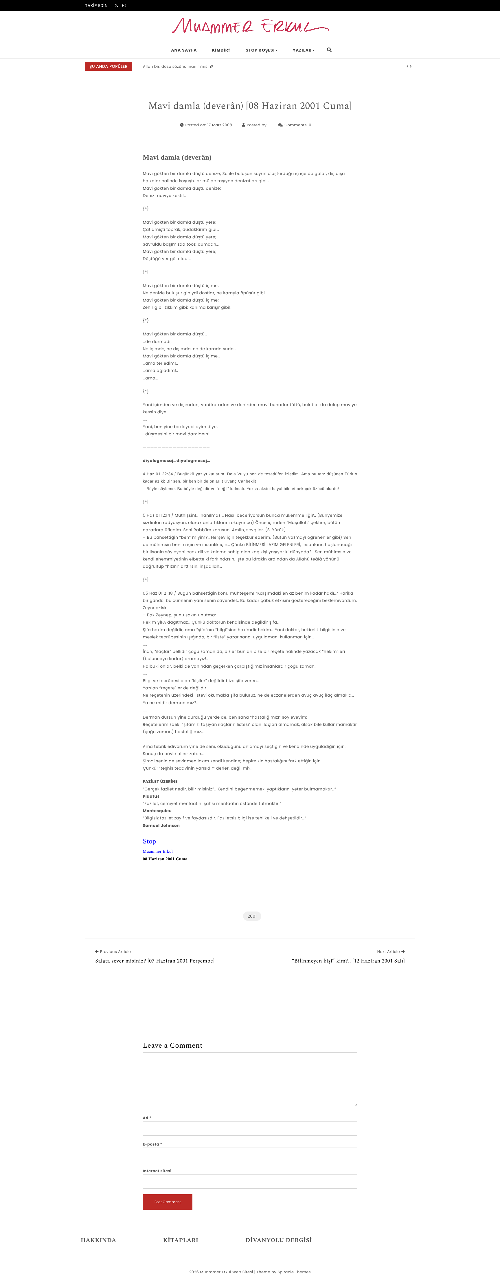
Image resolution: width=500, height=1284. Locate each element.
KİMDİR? (221, 50)
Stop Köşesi (260, 50)
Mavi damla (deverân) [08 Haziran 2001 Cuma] (250, 106)
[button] (408, 66)
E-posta (152, 1144)
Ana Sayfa (184, 50)
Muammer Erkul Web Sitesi (226, 1272)
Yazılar (302, 50)
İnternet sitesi (157, 1171)
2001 (252, 916)
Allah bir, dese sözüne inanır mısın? (178, 66)
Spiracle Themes (294, 1272)
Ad (147, 1118)
